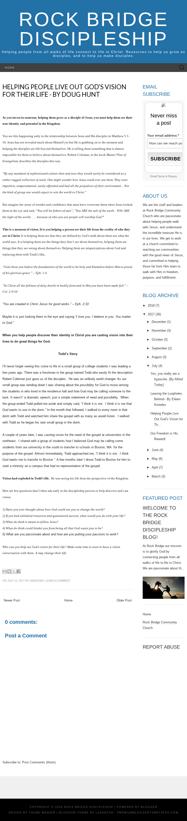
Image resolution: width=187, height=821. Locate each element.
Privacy (172, 176)
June (155, 450)
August (157, 357)
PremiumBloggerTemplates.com (147, 812)
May (155, 458)
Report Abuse (161, 647)
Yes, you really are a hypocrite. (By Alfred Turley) (166, 379)
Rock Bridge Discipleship (93, 29)
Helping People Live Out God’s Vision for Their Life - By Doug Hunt (64, 90)
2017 (151, 314)
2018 (151, 305)
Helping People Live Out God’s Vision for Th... (166, 419)
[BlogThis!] (9, 571)
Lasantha (104, 812)
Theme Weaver (42, 812)
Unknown (36, 580)
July (155, 366)
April (155, 467)
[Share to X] (13, 571)
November (159, 330)
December (159, 322)
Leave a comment (58, 580)
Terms (161, 176)
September (159, 348)
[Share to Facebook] (18, 571)
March (156, 476)
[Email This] (4, 571)
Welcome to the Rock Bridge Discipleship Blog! (159, 522)
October (157, 339)
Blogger (149, 806)
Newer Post (12, 600)
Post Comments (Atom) (39, 762)
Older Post (124, 600)
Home (10, 67)
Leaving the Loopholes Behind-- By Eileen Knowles (166, 399)
